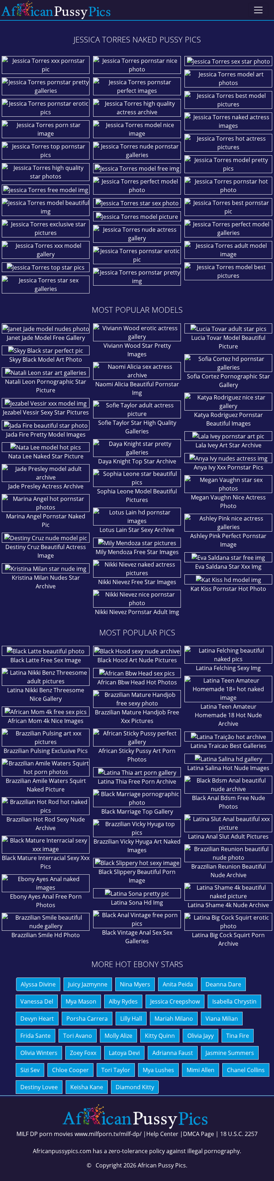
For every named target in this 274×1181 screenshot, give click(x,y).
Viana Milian (222, 1018)
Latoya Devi (124, 1053)
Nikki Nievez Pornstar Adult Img (137, 612)
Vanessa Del (36, 1001)
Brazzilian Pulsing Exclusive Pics (46, 751)
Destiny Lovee (39, 1087)
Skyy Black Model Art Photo (45, 359)
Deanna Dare (223, 984)
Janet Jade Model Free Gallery (46, 338)
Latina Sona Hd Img (137, 902)
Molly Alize (118, 1036)
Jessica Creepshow (175, 1001)
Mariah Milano (173, 1018)
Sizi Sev (30, 1070)
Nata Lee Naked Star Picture (45, 456)
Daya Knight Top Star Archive (137, 461)
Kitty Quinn (160, 1036)
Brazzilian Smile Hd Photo (45, 935)
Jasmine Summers (230, 1053)
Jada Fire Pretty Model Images (46, 434)
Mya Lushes (158, 1070)
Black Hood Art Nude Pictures (137, 660)
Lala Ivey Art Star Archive (229, 445)
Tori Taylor (115, 1070)
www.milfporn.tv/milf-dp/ (108, 1134)
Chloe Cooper (70, 1070)
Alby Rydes (123, 1001)
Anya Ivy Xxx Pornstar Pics (228, 467)
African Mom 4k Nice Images (45, 721)
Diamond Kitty (135, 1087)
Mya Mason (81, 1001)
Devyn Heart (37, 1018)
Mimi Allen (200, 1070)
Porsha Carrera (87, 1018)
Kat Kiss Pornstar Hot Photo (228, 589)
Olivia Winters (38, 1053)
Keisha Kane (86, 1087)
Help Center (162, 1134)
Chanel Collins (246, 1070)
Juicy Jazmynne (87, 984)
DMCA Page (198, 1134)
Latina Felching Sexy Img (228, 668)
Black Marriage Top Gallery (137, 811)
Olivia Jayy (200, 1036)
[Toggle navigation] (258, 10)
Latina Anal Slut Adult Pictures (228, 836)
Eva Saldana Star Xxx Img (228, 567)
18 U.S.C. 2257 (239, 1134)
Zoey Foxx (83, 1053)
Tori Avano (77, 1036)
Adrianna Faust (172, 1053)
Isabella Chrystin (234, 1001)
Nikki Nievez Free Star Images (137, 582)
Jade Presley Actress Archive (45, 486)
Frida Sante (35, 1036)
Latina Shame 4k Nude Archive (228, 905)
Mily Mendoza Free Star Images (137, 552)
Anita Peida (178, 984)
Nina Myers (135, 984)
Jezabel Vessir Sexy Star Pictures (46, 412)
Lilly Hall (131, 1018)
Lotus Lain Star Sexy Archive (137, 530)
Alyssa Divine (38, 984)
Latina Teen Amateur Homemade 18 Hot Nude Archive (228, 715)
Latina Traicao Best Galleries (229, 746)
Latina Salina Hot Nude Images (228, 768)
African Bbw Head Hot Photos (137, 682)
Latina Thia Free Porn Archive (137, 781)
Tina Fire (237, 1036)
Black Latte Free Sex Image (45, 660)
